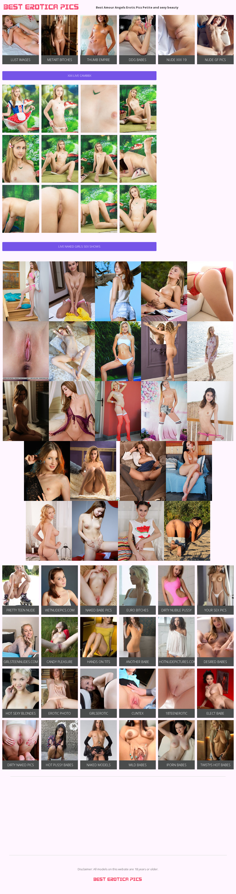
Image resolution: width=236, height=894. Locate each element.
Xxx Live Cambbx (79, 75)
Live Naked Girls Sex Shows (79, 246)
